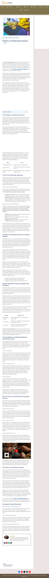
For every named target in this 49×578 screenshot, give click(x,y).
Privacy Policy (12, 575)
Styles (7, 37)
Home (3, 37)
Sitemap (26, 576)
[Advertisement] (29, 2)
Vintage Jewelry (12, 37)
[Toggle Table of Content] (26, 112)
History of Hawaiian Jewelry (8, 564)
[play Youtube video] (16, 451)
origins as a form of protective (20, 69)
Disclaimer (41, 575)
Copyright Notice (30, 575)
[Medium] (9, 543)
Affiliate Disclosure (37, 575)
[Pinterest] (7, 543)
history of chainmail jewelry (20, 498)
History (17, 37)
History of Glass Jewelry (8, 565)
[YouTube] (30, 572)
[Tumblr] (11, 543)
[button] (24, 13)
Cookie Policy (17, 575)
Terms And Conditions (23, 575)
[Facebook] (4, 543)
